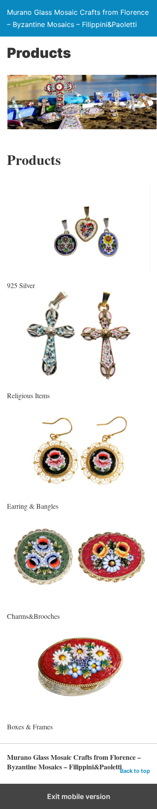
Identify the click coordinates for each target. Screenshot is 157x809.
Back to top (135, 771)
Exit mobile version (78, 796)
